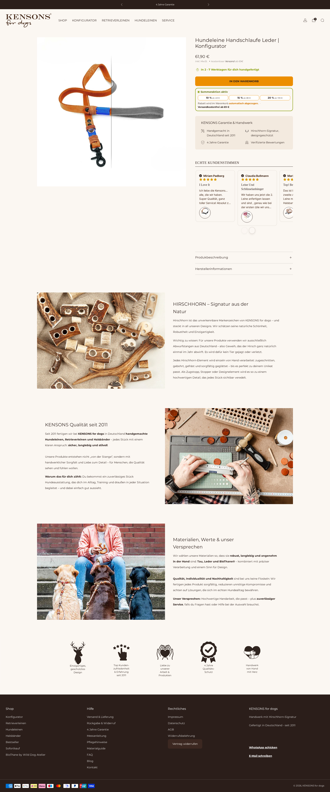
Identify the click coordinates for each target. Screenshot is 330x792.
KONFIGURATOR (84, 20)
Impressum (175, 717)
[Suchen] (322, 20)
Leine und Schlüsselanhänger (252, 187)
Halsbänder (13, 736)
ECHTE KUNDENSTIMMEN (217, 163)
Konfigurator (14, 717)
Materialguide (96, 748)
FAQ (90, 754)
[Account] (305, 20)
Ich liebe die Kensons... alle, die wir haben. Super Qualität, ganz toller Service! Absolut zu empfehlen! (214, 197)
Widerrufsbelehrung (181, 736)
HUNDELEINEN (146, 20)
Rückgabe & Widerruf (101, 723)
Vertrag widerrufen (185, 744)
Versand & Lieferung (100, 717)
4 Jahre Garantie (98, 729)
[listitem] (165, 4)
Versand (230, 61)
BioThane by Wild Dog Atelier (25, 754)
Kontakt (92, 767)
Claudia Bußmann (257, 175)
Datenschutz (176, 723)
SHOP (62, 20)
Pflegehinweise (97, 742)
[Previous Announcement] (121, 4)
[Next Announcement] (208, 4)
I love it (204, 184)
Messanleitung (96, 736)
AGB (171, 729)
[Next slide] (252, 230)
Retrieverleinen (16, 723)
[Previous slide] (244, 230)
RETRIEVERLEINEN (115, 20)
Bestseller (12, 742)
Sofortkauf (13, 748)
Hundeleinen (14, 729)
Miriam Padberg (213, 175)
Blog (90, 761)
